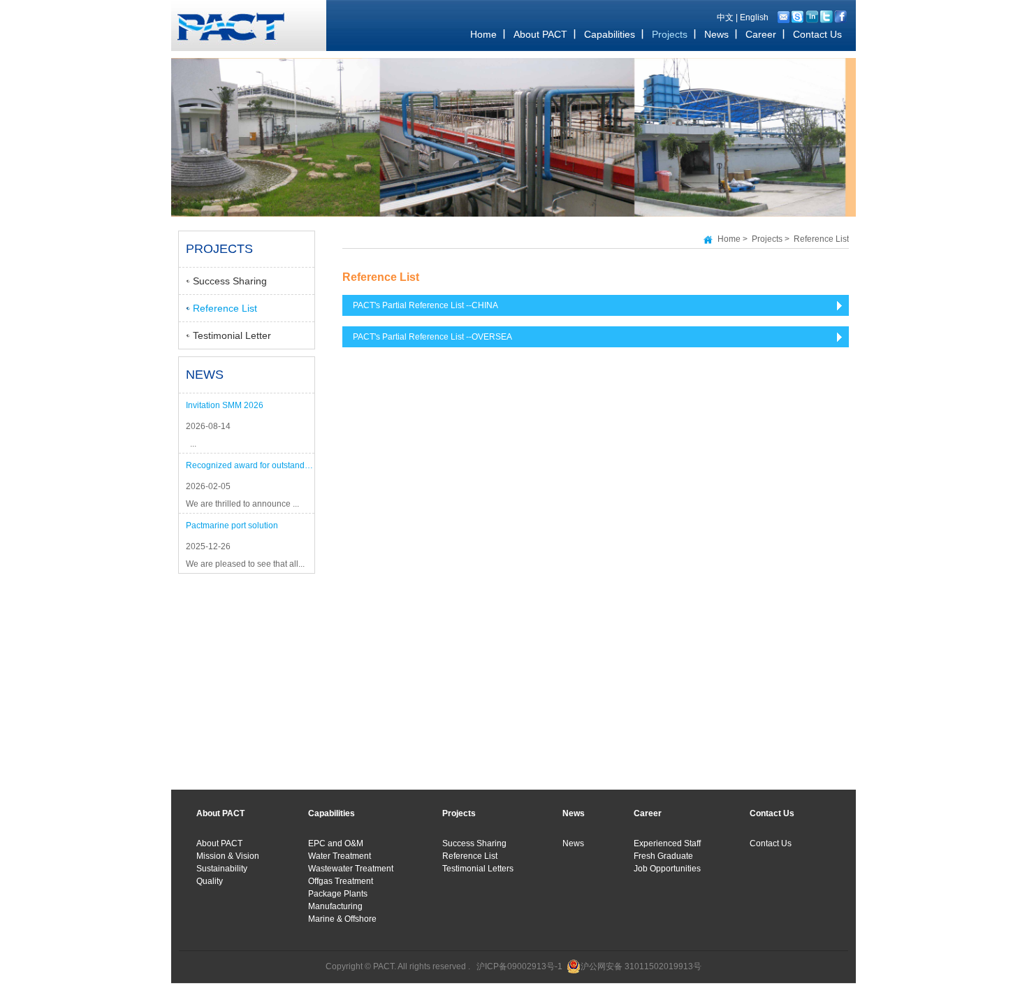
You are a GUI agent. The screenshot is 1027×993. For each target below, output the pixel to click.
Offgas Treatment (340, 881)
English (754, 17)
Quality (209, 881)
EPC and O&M (335, 843)
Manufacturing (335, 906)
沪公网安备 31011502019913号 (641, 966)
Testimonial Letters (478, 869)
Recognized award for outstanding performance (250, 465)
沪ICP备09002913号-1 (519, 966)
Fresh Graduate (663, 856)
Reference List (225, 308)
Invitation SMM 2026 (224, 405)
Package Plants (337, 894)
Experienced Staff (667, 843)
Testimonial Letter (232, 335)
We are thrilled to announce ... (242, 504)
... (191, 444)
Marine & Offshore (342, 919)
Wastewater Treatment (350, 869)
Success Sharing (230, 281)
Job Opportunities (667, 869)
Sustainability (221, 869)
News (573, 843)
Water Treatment (339, 856)
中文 (725, 17)
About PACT (219, 843)
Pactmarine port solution (232, 525)
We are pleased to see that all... (245, 564)
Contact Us (771, 843)
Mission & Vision (227, 856)
